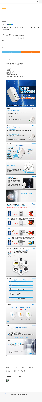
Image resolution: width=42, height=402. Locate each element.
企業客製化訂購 (30, 367)
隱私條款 (31, 397)
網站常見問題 (16, 367)
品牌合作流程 (23, 368)
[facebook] (8, 24)
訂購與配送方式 (16, 368)
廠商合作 (22, 367)
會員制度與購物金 (16, 370)
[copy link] (12, 24)
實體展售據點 (8, 371)
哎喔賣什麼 (7, 368)
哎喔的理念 (7, 367)
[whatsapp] (10, 24)
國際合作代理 (23, 372)
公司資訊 (7, 370)
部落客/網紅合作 (23, 370)
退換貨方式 (15, 371)
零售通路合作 (23, 371)
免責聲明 (35, 397)
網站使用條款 (27, 397)
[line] (5, 24)
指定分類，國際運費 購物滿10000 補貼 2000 (13, 35)
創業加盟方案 (30, 368)
